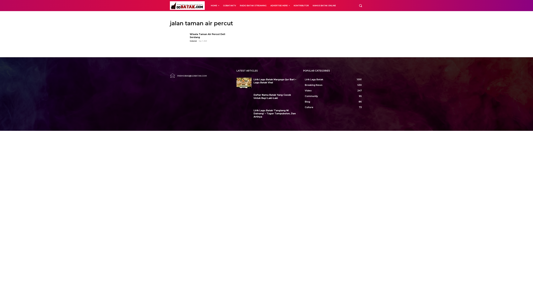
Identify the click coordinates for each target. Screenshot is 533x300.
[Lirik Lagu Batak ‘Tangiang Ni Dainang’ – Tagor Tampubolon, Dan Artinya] (244, 114)
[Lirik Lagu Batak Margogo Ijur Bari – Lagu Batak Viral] (244, 83)
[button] (360, 5)
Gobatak (193, 41)
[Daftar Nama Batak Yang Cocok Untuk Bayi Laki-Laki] (244, 98)
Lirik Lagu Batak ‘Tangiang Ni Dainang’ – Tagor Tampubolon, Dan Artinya (275, 113)
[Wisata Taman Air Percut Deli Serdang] (179, 39)
